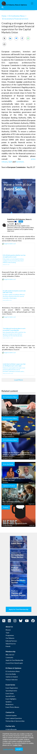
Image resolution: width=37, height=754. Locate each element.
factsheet (20, 162)
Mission (8, 630)
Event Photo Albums (12, 707)
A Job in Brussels (11, 729)
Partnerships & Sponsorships (15, 721)
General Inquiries (11, 715)
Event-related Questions (14, 718)
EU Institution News (17, 16)
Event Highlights (11, 699)
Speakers (9, 702)
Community (9, 657)
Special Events (10, 696)
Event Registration (12, 688)
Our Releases (10, 638)
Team (7, 633)
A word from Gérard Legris (14, 663)
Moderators (9, 704)
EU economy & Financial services (15, 19)
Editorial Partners (11, 641)
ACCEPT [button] (19, 749)
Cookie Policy (17, 745)
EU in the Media (11, 674)
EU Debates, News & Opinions (16, 5)
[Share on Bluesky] (16, 38)
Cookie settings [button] (8, 749)
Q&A (10, 162)
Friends (8, 646)
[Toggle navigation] (32, 3)
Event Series (10, 693)
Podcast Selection (12, 679)
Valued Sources (11, 643)
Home (4, 16)
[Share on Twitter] (4, 38)
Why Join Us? (10, 655)
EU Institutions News (13, 671)
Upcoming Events (11, 691)
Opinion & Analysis (12, 677)
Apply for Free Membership (18, 609)
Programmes (10, 635)
